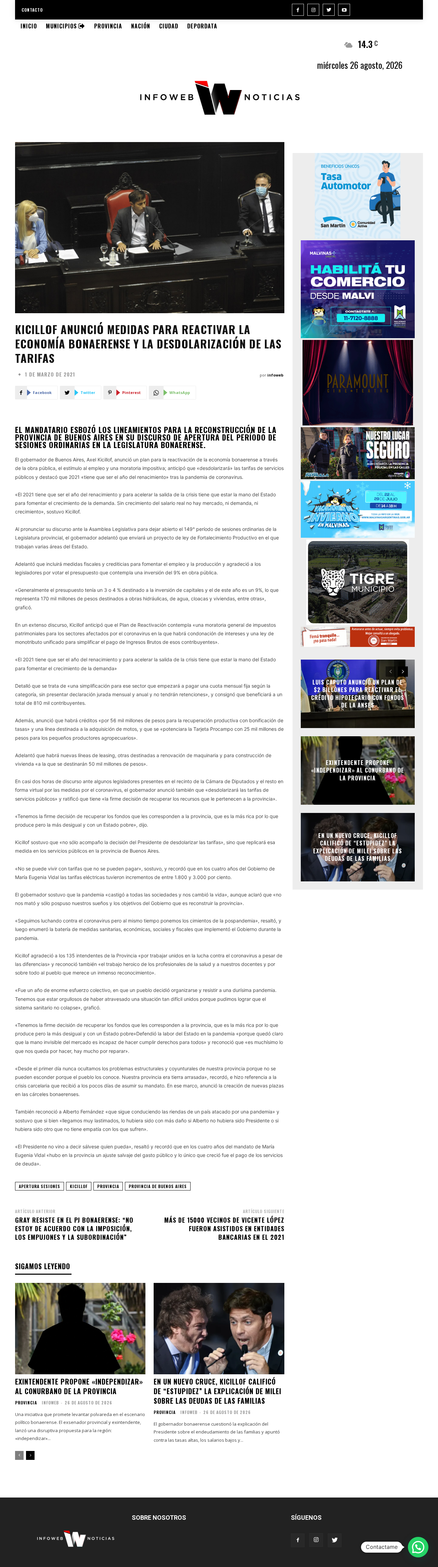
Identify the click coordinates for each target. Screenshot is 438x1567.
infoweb (275, 375)
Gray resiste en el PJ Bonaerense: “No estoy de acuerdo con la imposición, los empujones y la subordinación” (74, 1228)
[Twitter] (329, 10)
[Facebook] (298, 10)
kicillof (79, 1186)
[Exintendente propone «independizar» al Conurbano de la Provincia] (80, 1328)
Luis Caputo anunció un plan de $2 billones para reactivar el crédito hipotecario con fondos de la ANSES (357, 693)
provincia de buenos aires (158, 1186)
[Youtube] (344, 10)
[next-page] (30, 1455)
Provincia (26, 1403)
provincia (108, 1186)
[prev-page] (19, 1455)
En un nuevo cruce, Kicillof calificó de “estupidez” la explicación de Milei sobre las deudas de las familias (217, 1391)
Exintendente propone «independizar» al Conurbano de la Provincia (79, 1386)
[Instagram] (313, 10)
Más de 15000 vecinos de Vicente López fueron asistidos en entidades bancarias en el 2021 (224, 1228)
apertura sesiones (39, 1186)
